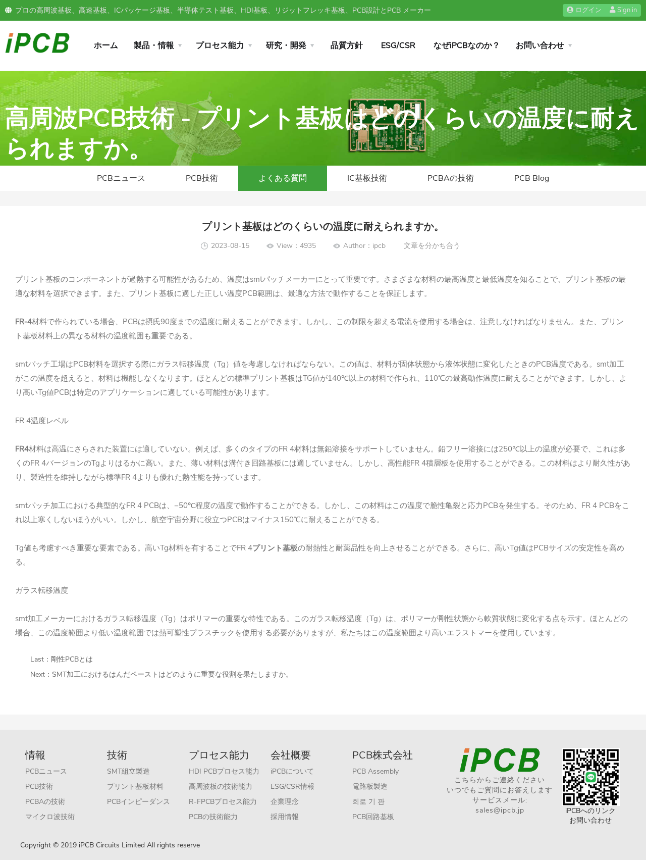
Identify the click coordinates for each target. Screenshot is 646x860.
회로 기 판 (368, 801)
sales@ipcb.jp (499, 810)
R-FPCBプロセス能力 (223, 801)
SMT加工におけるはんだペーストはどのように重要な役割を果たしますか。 (172, 674)
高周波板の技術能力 (220, 786)
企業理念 (285, 801)
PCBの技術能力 (213, 817)
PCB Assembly (375, 771)
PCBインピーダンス (138, 801)
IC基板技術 (367, 178)
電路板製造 (370, 786)
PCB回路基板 (373, 817)
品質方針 (347, 45)
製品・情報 (154, 45)
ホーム (106, 45)
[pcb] (37, 42)
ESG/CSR (398, 45)
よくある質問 (282, 178)
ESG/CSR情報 (292, 786)
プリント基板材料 (135, 786)
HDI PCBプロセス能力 (224, 771)
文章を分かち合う (432, 245)
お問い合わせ (540, 45)
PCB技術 (202, 178)
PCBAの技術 (450, 178)
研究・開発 (286, 45)
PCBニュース (121, 178)
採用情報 (285, 817)
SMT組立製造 (128, 771)
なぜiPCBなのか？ (467, 45)
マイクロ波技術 (50, 817)
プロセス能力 (220, 45)
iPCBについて (292, 771)
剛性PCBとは (72, 659)
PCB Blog (531, 178)
